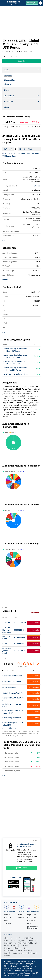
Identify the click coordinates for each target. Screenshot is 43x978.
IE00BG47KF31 (19, 651)
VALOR (5, 51)
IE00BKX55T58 (19, 637)
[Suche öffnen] (40, 3)
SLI (20, 938)
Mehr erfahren (8, 728)
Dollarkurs (24, 946)
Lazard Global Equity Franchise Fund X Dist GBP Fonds (15, 368)
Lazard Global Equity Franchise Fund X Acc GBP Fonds (15, 362)
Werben (21, 918)
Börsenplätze (9, 80)
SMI (24, 943)
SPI (16, 938)
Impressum (31, 915)
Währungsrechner (20, 953)
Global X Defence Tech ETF (12, 693)
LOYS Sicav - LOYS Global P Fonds (16, 374)
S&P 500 (5, 643)
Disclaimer (31, 921)
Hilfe (20, 915)
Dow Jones (21, 940)
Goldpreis (32, 943)
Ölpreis (32, 953)
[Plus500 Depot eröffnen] (12, 4)
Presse (6, 921)
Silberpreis (18, 948)
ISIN (20, 51)
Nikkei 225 (8, 943)
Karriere (7, 918)
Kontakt (7, 915)
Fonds (26, 948)
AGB (29, 923)
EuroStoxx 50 (9, 940)
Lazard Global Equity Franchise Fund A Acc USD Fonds (15, 356)
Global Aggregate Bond (6, 650)
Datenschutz (32, 918)
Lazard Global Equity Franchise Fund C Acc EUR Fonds (15, 349)
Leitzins (7, 956)
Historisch (8, 84)
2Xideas (37, 186)
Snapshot (8, 76)
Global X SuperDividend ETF (13, 718)
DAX (31, 938)
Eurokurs (7, 948)
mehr (4, 240)
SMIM (25, 938)
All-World (6, 623)
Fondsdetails (33, 623)
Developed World (6, 637)
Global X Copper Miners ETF (13, 681)
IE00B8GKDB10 (20, 630)
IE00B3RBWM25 (20, 623)
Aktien (6, 946)
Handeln (21, 61)
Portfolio (7, 953)
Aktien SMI (8, 938)
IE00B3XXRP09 (19, 643)
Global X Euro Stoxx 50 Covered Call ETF (12, 711)
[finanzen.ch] (13, 2)
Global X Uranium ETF (11, 687)
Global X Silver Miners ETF (12, 676)
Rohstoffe (28, 951)
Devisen (14, 946)
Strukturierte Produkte (13, 951)
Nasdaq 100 (31, 940)
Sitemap (7, 923)
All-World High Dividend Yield (6, 630)
